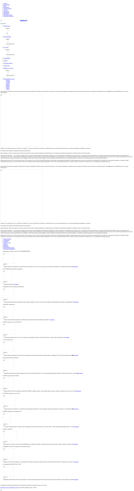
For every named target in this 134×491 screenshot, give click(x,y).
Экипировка (6, 12)
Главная (5, 3)
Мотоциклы (6, 7)
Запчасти (5, 243)
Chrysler (8, 81)
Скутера (5, 9)
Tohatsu (8, 89)
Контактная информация (9, 249)
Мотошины (6, 13)
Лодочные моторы (7, 14)
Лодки (4, 6)
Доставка (5, 241)
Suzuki (7, 87)
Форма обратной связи (8, 247)
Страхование (6, 240)
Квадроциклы (6, 4)
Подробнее (75, 266)
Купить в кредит (7, 238)
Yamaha (8, 80)
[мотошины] (21, 146)
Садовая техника (7, 8)
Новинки (5, 245)
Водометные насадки (8, 16)
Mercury (8, 86)
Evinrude (8, 82)
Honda (7, 84)
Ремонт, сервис (7, 242)
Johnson (8, 85)
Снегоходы (6, 11)
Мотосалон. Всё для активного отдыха (10, 487)
